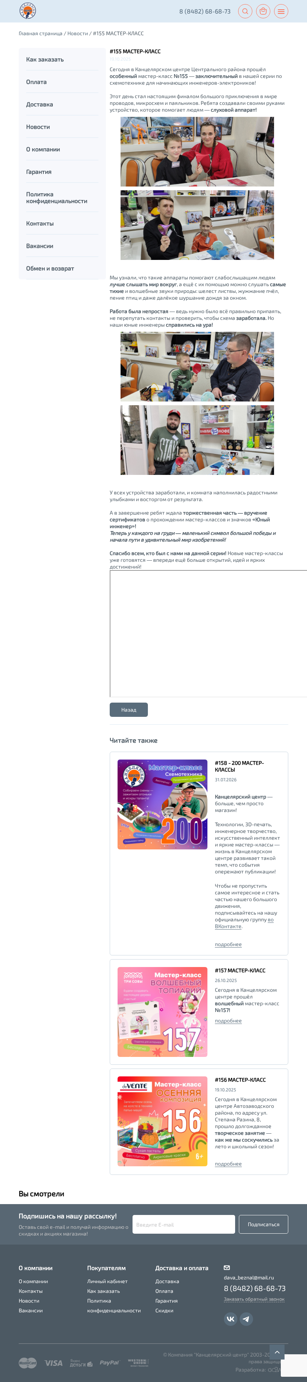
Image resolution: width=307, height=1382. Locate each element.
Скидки (164, 1310)
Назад (128, 709)
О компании (33, 1281)
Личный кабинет (107, 1281)
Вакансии (31, 1310)
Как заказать (103, 1291)
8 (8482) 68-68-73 (205, 11)
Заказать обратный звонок (254, 1299)
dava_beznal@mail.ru (249, 1277)
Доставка (167, 1281)
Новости (77, 33)
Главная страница (41, 33)
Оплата (164, 1291)
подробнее (228, 944)
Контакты (31, 1291)
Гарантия (166, 1300)
